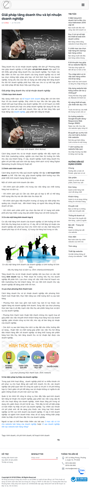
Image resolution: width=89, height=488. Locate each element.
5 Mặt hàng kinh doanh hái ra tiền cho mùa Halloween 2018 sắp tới (77, 21)
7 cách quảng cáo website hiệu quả (75, 148)
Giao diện (72, 237)
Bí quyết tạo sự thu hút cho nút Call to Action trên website (77, 135)
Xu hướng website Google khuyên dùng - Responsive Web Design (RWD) (77, 119)
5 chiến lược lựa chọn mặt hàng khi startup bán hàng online (77, 50)
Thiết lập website (75, 251)
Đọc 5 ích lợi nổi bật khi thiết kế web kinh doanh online (76, 36)
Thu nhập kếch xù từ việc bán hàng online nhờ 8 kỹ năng (77, 76)
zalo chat (82, 470)
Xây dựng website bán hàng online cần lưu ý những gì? (77, 90)
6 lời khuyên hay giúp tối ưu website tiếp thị (77, 63)
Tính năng (72, 246)
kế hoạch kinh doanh (31, 99)
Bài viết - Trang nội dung (76, 226)
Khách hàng (73, 196)
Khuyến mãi (73, 206)
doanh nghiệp (19, 112)
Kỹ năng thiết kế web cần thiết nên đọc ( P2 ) (77, 104)
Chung (71, 168)
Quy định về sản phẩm (10, 460)
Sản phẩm (72, 177)
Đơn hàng (72, 187)
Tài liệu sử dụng (7, 462)
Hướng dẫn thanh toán (10, 457)
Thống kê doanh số (76, 215)
